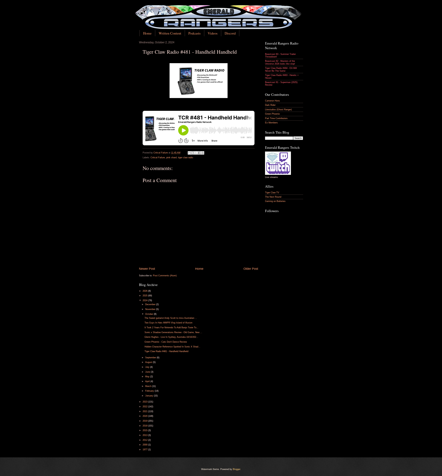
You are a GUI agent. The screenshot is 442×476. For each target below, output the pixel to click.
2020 (145, 416)
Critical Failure (158, 157)
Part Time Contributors (276, 118)
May (147, 376)
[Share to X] (196, 153)
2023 (145, 401)
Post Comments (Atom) (165, 275)
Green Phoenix (272, 114)
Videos (213, 33)
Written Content (170, 33)
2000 (145, 444)
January (149, 395)
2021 (145, 411)
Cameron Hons (272, 100)
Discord (230, 33)
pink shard (171, 157)
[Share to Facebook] (199, 153)
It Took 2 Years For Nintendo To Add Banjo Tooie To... (171, 327)
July (147, 367)
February (150, 391)
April (147, 381)
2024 (145, 300)
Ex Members (271, 122)
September (151, 357)
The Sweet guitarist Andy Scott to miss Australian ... (171, 318)
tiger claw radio (185, 157)
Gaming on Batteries (275, 201)
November (150, 309)
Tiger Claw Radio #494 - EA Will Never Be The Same (281, 69)
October (149, 314)
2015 (145, 430)
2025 (145, 295)
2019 (145, 421)
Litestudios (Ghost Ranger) (278, 109)
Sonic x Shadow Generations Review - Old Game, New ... (173, 332)
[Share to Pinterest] (202, 153)
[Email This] (189, 153)
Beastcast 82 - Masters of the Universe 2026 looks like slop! (280, 62)
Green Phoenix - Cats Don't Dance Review (166, 342)
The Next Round (273, 197)
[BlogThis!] (192, 153)
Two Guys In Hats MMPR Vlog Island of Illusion (168, 322)
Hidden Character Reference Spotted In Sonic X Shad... (172, 346)
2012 (145, 440)
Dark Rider (270, 105)
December (150, 304)
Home (147, 33)
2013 (145, 435)
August (149, 362)
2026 (145, 291)
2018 (145, 425)
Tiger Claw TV (272, 192)
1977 (145, 449)
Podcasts (194, 33)
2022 (145, 406)
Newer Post (147, 268)
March (148, 386)
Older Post (250, 268)
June (148, 372)
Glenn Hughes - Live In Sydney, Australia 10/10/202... (171, 337)
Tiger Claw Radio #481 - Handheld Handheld (166, 351)
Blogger (236, 469)
